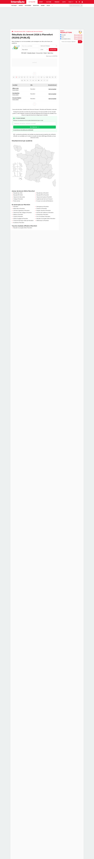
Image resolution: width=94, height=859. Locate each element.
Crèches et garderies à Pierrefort (21, 210)
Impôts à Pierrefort (18, 216)
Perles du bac (16, 201)
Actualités (32, 2)
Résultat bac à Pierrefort (42, 193)
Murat (45, 53)
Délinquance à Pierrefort (42, 206)
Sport (41, 2)
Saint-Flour (50, 53)
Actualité (63, 35)
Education (36, 5)
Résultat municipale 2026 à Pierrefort (45, 218)
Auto (64, 2)
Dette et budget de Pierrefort (20, 218)
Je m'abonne (33, 127)
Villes (48, 5)
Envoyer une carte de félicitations (44, 201)
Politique (14, 5)
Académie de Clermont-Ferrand (34, 31)
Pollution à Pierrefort (41, 208)
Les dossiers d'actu (65, 38)
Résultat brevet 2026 (19, 31)
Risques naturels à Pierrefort (43, 210)
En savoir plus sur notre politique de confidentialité (23, 130)
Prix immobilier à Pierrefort (43, 216)
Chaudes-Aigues (31, 53)
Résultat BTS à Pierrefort (42, 195)
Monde (43, 5)
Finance (57, 2)
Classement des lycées (19, 197)
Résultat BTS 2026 (18, 195)
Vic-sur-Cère (39, 53)
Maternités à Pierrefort (19, 208)
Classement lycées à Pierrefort (44, 197)
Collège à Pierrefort (18, 199)
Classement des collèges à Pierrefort (22, 212)
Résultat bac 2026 (17, 193)
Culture (48, 2)
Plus (70, 2)
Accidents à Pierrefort (18, 222)
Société (21, 5)
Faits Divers (28, 5)
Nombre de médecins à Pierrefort (44, 212)
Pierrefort (15, 206)
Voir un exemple (78, 35)
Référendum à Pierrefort (42, 220)
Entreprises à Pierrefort (42, 214)
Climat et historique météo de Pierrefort (23, 220)
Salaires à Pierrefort (18, 214)
